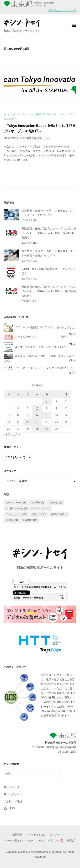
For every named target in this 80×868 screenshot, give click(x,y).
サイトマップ (11, 787)
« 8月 (7, 434)
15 (46, 415)
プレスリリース (16, 514)
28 (37, 429)
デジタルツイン (40, 508)
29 (46, 429)
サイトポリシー (13, 794)
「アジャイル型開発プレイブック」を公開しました (45, 327)
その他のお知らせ (16, 508)
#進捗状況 (37, 502)
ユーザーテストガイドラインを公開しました (41, 346)
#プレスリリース (16, 502)
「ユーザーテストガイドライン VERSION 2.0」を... (45, 368)
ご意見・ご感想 (13, 801)
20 (27, 422)
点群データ (39, 514)
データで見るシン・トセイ (19, 840)
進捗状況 (29, 520)
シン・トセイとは (36, 834)
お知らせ (55, 502)
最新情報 (17, 834)
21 (37, 422)
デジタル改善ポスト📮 (50, 840)
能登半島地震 (59, 514)
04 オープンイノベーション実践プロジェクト (30, 114)
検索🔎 (71, 840)
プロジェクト (57, 834)
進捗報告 (12, 520)
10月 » (16, 434)
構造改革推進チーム (38, 138)
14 (37, 415)
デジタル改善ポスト (26, 337)
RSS (12, 808)
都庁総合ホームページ (62, 10)
